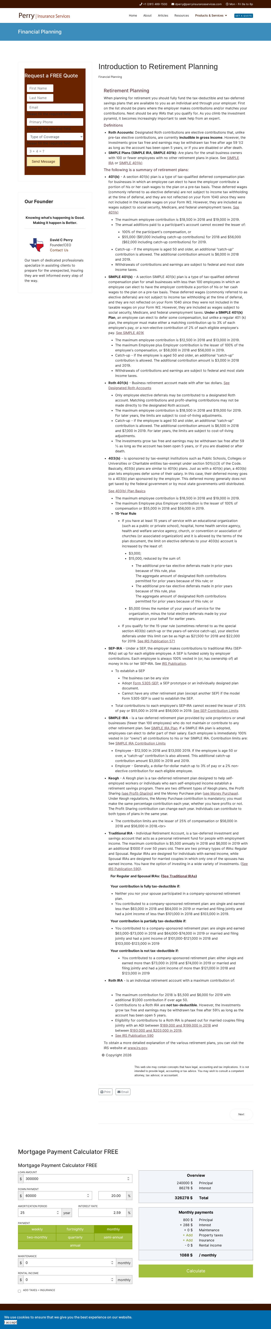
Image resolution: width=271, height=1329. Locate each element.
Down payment (28, 1189)
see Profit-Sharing (137, 793)
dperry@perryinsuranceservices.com (198, 4)
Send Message (43, 161)
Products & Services (209, 15)
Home (133, 15)
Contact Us (59, 250)
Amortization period (32, 1206)
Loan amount (27, 1172)
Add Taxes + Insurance (39, 1290)
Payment (24, 1223)
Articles (163, 15)
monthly (113, 1229)
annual (75, 1245)
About (147, 15)
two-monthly (37, 1237)
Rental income (28, 1273)
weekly (37, 1229)
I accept (10, 1322)
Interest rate (88, 1206)
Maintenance (27, 1256)
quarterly (75, 1237)
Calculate (196, 1270)
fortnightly (75, 1229)
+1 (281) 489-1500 (155, 4)
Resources (181, 15)
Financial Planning (110, 76)
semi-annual (113, 1237)
